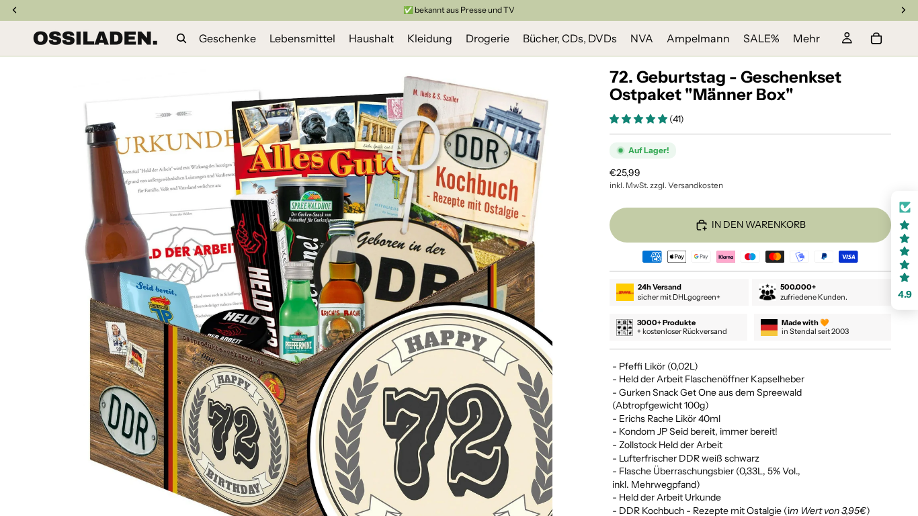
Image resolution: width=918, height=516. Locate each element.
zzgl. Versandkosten (686, 185)
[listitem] (806, 38)
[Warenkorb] (876, 38)
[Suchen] (181, 38)
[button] (639, 119)
